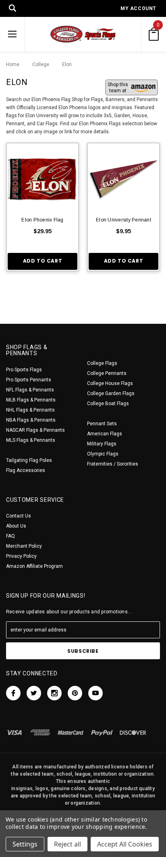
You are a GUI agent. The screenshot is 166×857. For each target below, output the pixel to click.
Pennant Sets (102, 423)
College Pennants (107, 373)
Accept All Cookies (124, 844)
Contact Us (18, 516)
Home (12, 64)
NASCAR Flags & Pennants (35, 430)
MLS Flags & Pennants (30, 440)
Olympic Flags (102, 454)
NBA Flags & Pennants (31, 420)
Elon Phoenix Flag (42, 220)
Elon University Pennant (123, 220)
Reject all (67, 844)
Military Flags (101, 444)
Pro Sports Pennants (28, 380)
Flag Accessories (25, 470)
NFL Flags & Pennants (30, 390)
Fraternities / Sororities (112, 464)
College (38, 64)
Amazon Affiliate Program (34, 566)
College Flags (102, 363)
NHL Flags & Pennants (30, 410)
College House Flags (110, 383)
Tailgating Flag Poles (29, 460)
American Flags (104, 434)
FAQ (10, 536)
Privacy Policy (21, 556)
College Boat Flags (108, 403)
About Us (16, 526)
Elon (63, 64)
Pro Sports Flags (24, 370)
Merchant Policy (24, 546)
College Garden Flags (111, 393)
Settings (24, 844)
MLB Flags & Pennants (31, 400)
